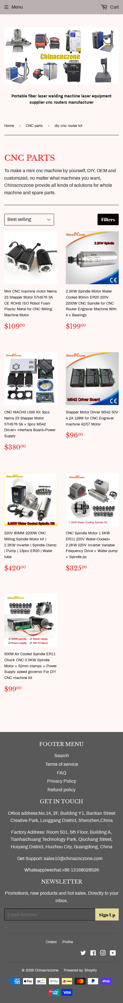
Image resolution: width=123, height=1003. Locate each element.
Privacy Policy (61, 781)
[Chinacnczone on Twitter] (83, 953)
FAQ (61, 772)
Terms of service (61, 764)
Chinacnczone (46, 970)
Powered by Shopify (80, 970)
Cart (114, 7)
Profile (67, 942)
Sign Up (107, 915)
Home (9, 126)
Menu (17, 7)
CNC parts (34, 126)
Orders (51, 942)
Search (61, 755)
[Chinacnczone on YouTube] (113, 953)
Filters (108, 219)
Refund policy (61, 789)
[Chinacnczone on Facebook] (93, 953)
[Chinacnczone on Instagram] (103, 953)
